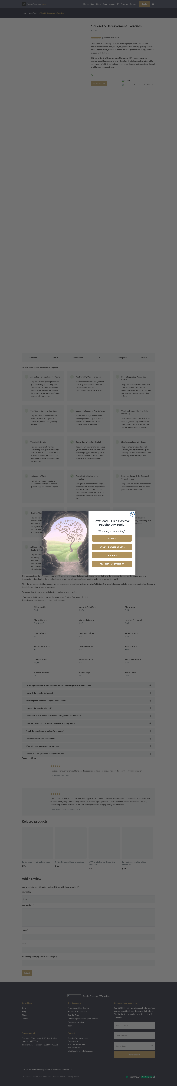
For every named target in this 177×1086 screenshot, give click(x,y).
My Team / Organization (112, 564)
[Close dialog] (132, 514)
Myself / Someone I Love (112, 547)
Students (112, 555)
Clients (112, 538)
